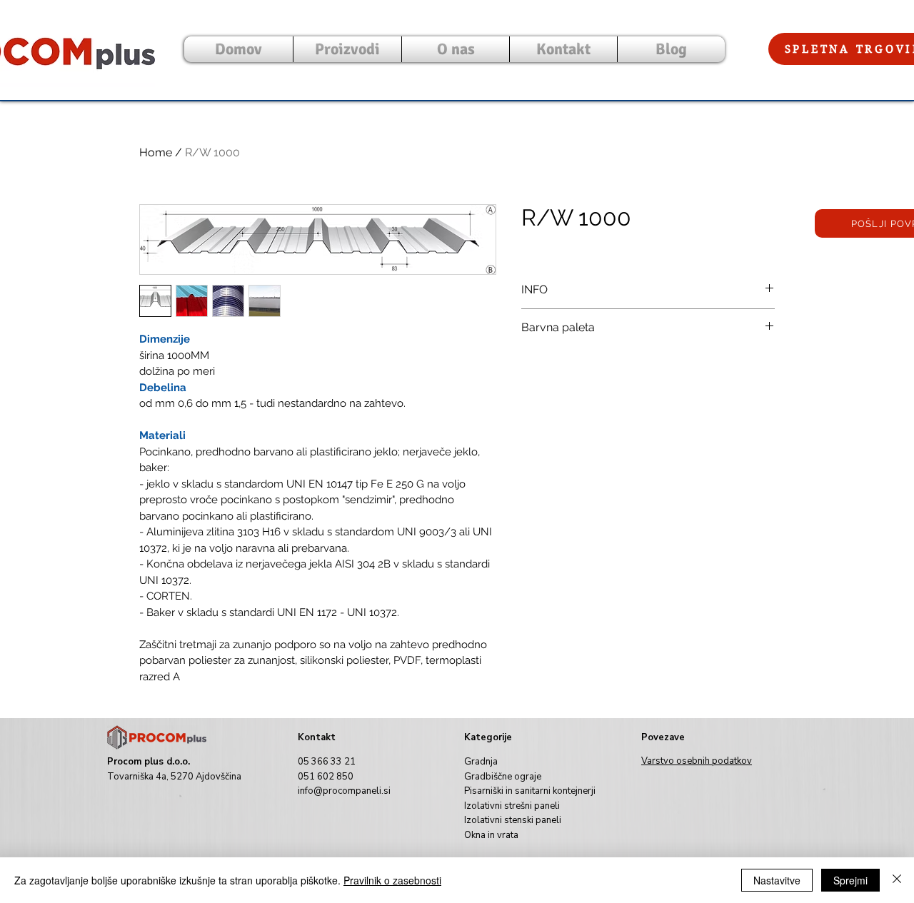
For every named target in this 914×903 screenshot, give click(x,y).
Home (155, 152)
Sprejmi (850, 880)
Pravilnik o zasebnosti (392, 880)
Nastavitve (776, 880)
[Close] (896, 880)
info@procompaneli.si (344, 791)
